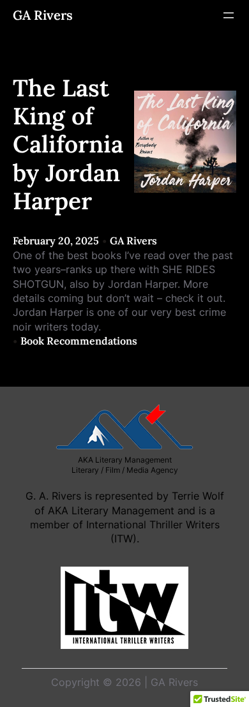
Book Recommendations (78, 340)
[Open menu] (228, 15)
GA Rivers (43, 15)
